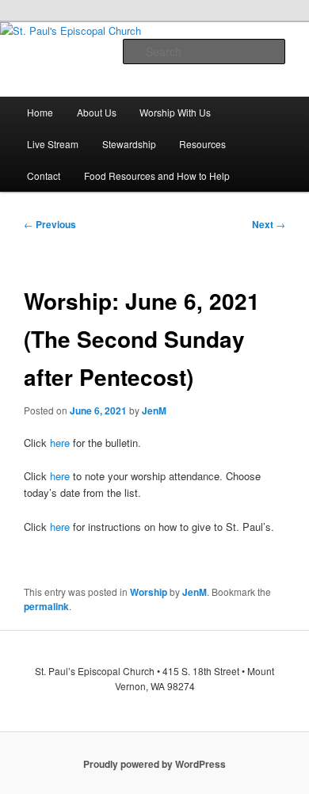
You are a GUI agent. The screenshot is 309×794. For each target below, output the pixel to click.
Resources (202, 144)
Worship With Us (175, 112)
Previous (50, 224)
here (60, 442)
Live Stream (52, 144)
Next (268, 224)
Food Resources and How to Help (157, 175)
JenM (154, 410)
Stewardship (129, 144)
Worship (148, 592)
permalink (46, 606)
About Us (96, 112)
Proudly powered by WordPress (154, 764)
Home (40, 112)
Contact (43, 175)
